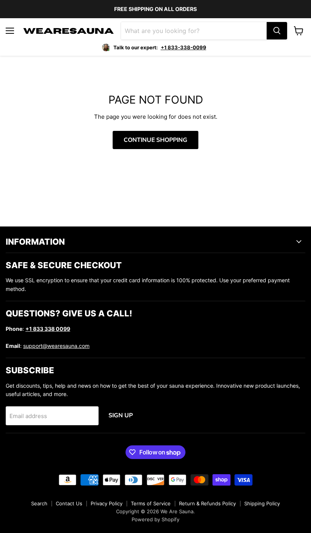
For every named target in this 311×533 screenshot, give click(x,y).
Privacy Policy (107, 503)
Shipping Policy (262, 503)
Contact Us (69, 503)
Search (39, 503)
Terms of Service (151, 503)
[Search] (277, 30)
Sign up (120, 415)
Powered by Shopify (155, 519)
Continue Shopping (155, 140)
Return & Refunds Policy (207, 503)
